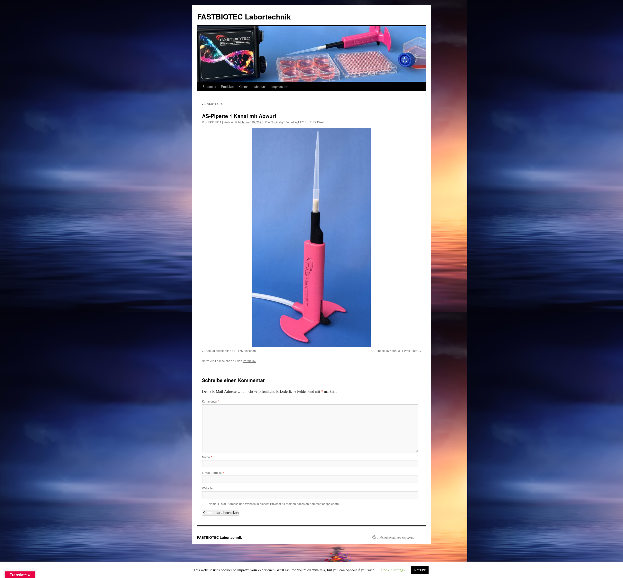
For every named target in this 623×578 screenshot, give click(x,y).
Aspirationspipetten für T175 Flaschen (231, 351)
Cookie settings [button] (393, 569)
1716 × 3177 (308, 122)
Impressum (279, 86)
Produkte (227, 86)
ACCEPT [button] (420, 570)
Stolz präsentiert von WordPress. (396, 537)
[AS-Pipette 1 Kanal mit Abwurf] (311, 237)
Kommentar (210, 401)
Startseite (209, 86)
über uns (260, 86)
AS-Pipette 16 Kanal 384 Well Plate (394, 351)
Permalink (249, 361)
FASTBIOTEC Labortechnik (244, 16)
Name (207, 457)
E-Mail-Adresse (213, 472)
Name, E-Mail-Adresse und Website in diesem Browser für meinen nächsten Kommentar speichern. (274, 504)
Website (207, 488)
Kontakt (243, 86)
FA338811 (214, 122)
